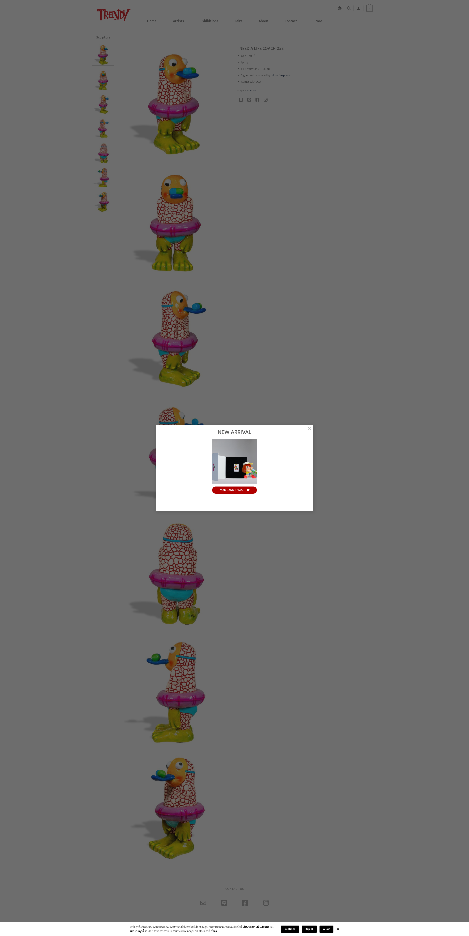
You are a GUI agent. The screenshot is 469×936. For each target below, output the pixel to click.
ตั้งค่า (214, 931)
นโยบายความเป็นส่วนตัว (256, 927)
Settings (290, 929)
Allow (326, 929)
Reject (309, 929)
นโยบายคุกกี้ (137, 931)
